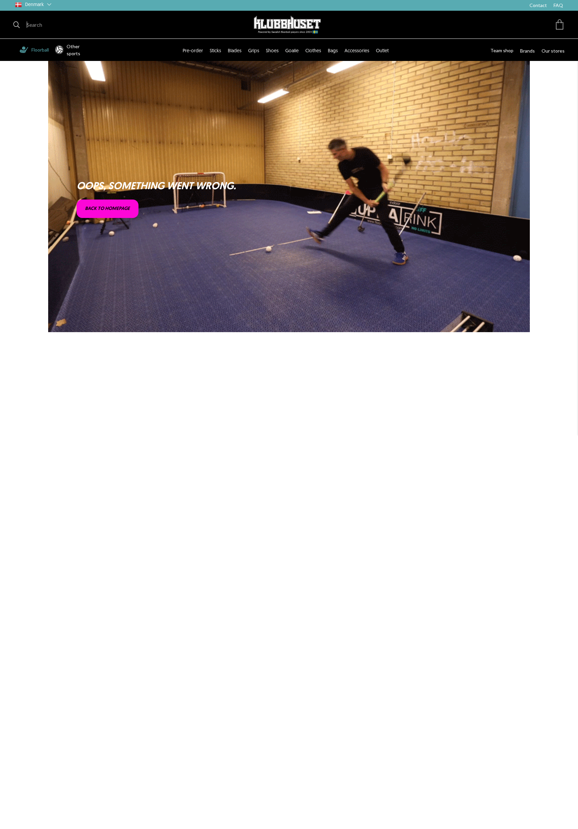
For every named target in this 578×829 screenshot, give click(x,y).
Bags (333, 51)
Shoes (272, 51)
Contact (538, 5)
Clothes (313, 51)
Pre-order (193, 51)
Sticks (215, 51)
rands (529, 51)
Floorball (40, 50)
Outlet (382, 51)
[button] (560, 24)
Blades (235, 51)
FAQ (558, 5)
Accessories (357, 51)
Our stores (553, 51)
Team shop (501, 50)
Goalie (292, 51)
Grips (253, 51)
